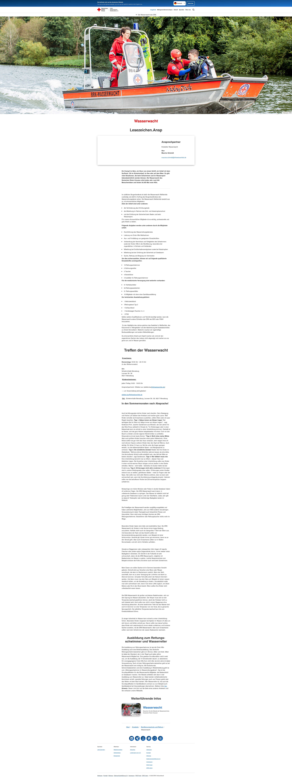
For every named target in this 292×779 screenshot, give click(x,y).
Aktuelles (132, 750)
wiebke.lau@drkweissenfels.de (132, 394)
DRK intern (149, 768)
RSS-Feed (149, 765)
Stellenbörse (117, 753)
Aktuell (176, 10)
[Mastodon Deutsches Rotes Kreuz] (148, 738)
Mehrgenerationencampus (164, 10)
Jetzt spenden (101, 750)
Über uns (188, 10)
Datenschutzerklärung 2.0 (153, 759)
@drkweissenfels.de (158, 387)
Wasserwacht (152, 707)
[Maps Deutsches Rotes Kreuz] (143, 738)
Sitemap (148, 756)
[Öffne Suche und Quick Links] (193, 10)
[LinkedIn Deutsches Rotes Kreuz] (131, 738)
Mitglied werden (118, 750)
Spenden (181, 10)
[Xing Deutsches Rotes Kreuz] (137, 738)
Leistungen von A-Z (135, 753)
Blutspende (117, 756)
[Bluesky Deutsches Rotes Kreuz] (154, 738)
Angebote (153, 10)
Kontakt (148, 753)
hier (165, 686)
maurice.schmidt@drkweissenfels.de (174, 157)
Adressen (149, 750)
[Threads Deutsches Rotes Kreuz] (160, 738)
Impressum (149, 762)
